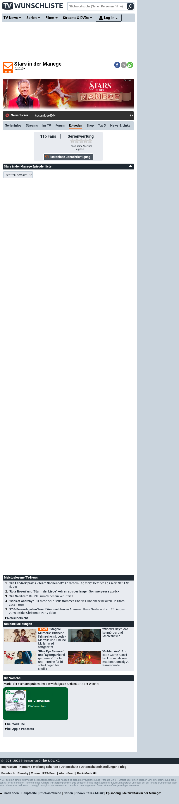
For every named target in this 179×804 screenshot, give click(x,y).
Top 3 (102, 125)
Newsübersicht (17, 618)
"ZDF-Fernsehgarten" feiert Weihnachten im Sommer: (67, 611)
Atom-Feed (66, 773)
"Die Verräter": (41, 596)
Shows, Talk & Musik (89, 793)
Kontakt (24, 766)
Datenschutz (69, 766)
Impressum (9, 766)
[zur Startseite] (32, 4)
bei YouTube (16, 724)
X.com (35, 773)
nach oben (11, 793)
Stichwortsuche (50, 793)
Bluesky (22, 773)
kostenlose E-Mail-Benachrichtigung (59, 115)
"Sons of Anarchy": (66, 602)
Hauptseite (29, 793)
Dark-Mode (85, 773)
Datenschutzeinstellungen (99, 766)
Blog (123, 766)
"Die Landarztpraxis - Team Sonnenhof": (69, 584)
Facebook (8, 773)
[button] (117, 65)
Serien (68, 793)
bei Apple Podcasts (20, 729)
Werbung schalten (45, 766)
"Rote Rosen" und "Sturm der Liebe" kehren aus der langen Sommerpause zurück (64, 591)
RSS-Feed (49, 773)
